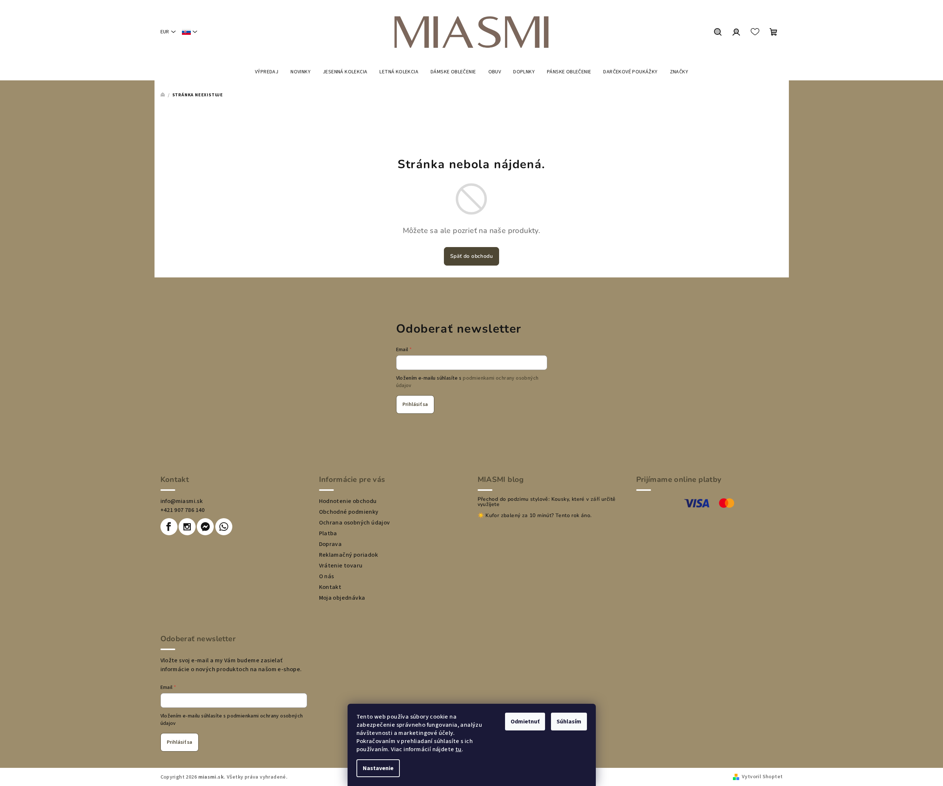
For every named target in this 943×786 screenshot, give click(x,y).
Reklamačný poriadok (348, 555)
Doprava (330, 544)
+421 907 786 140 (182, 510)
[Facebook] (168, 526)
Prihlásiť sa (415, 404)
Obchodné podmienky (349, 512)
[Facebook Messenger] (205, 526)
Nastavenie (378, 768)
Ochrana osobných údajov (354, 523)
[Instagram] (187, 526)
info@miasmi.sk (181, 501)
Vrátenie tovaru (341, 566)
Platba (328, 533)
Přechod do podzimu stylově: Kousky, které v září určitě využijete (547, 502)
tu (458, 749)
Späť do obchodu (471, 256)
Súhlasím (569, 721)
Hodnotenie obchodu (348, 501)
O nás (326, 576)
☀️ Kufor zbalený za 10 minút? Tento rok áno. (535, 515)
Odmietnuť (525, 721)
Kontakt (330, 587)
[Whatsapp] (223, 526)
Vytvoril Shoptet (762, 776)
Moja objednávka (342, 598)
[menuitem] (266, 71)
